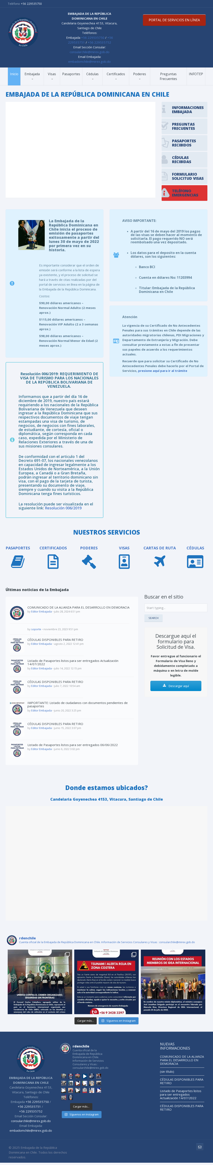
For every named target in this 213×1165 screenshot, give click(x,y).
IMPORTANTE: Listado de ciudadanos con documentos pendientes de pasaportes (77, 704)
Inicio (14, 74)
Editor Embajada (41, 611)
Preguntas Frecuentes (168, 76)
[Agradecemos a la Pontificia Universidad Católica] (63, 1090)
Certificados (116, 74)
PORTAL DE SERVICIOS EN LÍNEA (174, 20)
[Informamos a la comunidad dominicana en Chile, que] (70, 1097)
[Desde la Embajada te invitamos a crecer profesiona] (91, 1090)
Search (154, 618)
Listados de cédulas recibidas (99, 83)
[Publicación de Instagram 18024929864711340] (106, 982)
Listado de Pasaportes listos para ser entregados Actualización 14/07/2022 (72, 662)
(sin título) (167, 1071)
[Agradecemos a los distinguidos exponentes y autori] (63, 1097)
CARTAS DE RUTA (160, 547)
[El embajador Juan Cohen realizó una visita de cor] (98, 1076)
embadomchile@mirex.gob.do (89, 61)
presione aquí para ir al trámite (162, 371)
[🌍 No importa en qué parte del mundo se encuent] (77, 1083)
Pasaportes (71, 74)
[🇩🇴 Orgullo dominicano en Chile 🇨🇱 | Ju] (91, 1076)
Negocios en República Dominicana (39, 83)
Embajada (32, 74)
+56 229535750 (31, 4)
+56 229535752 (99, 42)
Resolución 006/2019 (63, 507)
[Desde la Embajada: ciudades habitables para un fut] (98, 1090)
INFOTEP (196, 74)
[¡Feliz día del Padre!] (84, 1076)
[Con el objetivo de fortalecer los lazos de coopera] (63, 1083)
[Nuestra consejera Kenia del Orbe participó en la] (70, 1090)
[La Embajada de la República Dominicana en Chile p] (173, 982)
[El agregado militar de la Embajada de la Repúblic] (40, 982)
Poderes (139, 74)
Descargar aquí (178, 686)
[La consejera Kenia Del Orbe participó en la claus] (84, 1090)
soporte (36, 629)
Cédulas (92, 74)
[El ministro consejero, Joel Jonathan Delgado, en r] (91, 1083)
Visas (52, 74)
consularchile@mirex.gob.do (89, 52)
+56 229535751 (29, 1106)
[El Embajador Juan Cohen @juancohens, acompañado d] (98, 1083)
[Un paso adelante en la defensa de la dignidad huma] (84, 1083)
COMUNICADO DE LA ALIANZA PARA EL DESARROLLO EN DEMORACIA (78, 607)
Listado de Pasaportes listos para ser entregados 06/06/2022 (72, 745)
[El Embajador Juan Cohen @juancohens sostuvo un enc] (70, 1083)
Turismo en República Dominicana (39, 84)
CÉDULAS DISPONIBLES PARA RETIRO (55, 640)
